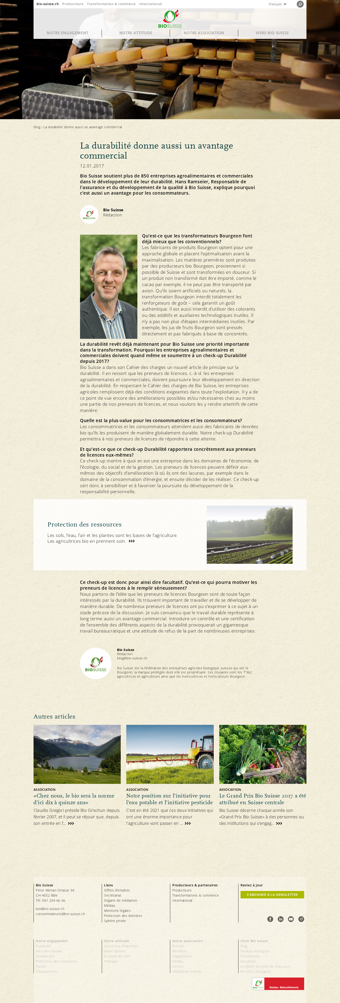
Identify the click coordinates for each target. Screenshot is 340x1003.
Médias (109, 905)
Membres (179, 951)
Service (178, 966)
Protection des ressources (57, 961)
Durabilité (43, 946)
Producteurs (72, 4)
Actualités (248, 961)
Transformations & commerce (195, 895)
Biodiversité (45, 956)
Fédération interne (187, 971)
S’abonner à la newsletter (272, 894)
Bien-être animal (49, 951)
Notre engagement (67, 32)
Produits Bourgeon (255, 951)
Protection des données (123, 915)
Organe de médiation (120, 900)
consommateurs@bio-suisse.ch (60, 914)
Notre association (204, 32)
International (150, 4)
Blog (37, 127)
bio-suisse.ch (48, 4)
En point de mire (117, 956)
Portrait (178, 946)
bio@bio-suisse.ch (50, 908)
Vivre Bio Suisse (272, 32)
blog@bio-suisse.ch (132, 658)
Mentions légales (117, 910)
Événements (250, 956)
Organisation (182, 956)
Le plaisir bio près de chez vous (265, 966)
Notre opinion (115, 951)
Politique (111, 961)
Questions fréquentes (121, 946)
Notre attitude (135, 32)
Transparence (46, 971)
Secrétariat (112, 895)
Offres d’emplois (117, 890)
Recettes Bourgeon (256, 971)
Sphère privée (115, 921)
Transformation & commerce (111, 4)
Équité (41, 966)
